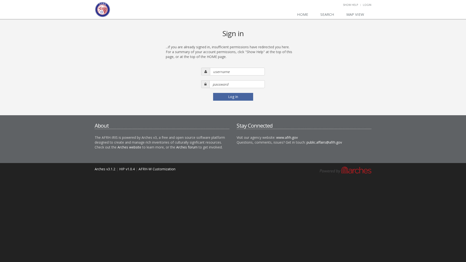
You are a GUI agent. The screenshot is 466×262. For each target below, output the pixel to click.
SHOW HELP (350, 5)
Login (367, 5)
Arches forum (187, 147)
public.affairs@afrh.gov (324, 142)
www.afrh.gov (287, 137)
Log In (233, 96)
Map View (355, 14)
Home (302, 14)
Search (327, 14)
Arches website (129, 147)
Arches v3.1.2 (105, 169)
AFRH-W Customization (157, 169)
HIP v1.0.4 (127, 169)
